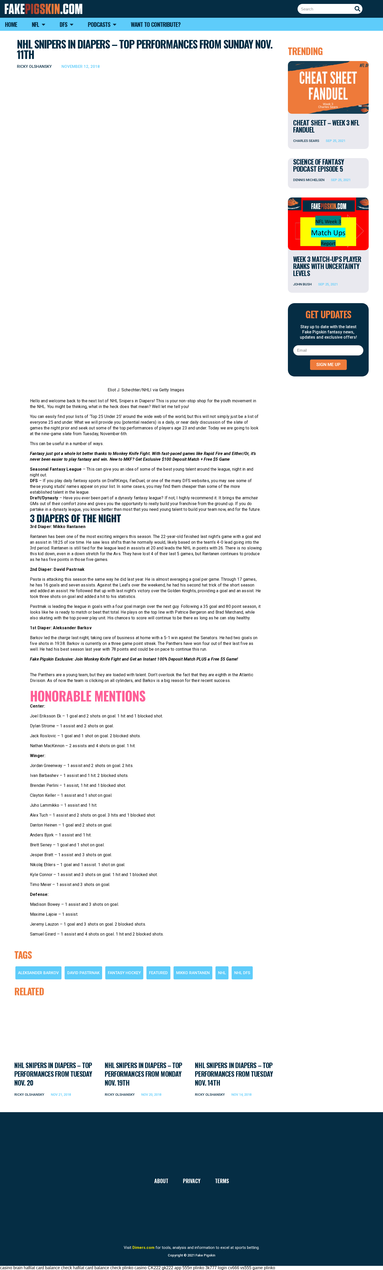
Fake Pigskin (205, 1255)
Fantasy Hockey (124, 973)
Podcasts (99, 24)
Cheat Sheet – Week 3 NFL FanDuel (326, 126)
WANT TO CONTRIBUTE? (156, 24)
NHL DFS (242, 973)
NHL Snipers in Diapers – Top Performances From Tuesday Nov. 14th (234, 1073)
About (161, 1181)
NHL (222, 973)
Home (11, 24)
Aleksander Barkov (38, 973)
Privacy (191, 1181)
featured (158, 973)
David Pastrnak (83, 973)
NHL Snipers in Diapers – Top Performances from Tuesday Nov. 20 (53, 1073)
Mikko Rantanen (193, 973)
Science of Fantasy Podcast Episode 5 (318, 165)
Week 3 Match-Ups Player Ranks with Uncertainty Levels (327, 266)
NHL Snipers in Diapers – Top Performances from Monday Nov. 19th (143, 1073)
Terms (222, 1181)
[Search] (357, 9)
